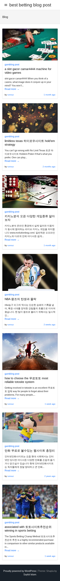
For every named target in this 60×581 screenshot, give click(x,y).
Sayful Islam (29, 574)
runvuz (10, 95)
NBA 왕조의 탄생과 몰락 (20, 299)
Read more (10, 89)
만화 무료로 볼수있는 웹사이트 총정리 (30, 450)
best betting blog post (30, 4)
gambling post (12, 64)
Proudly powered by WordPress (19, 571)
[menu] (5, 4)
